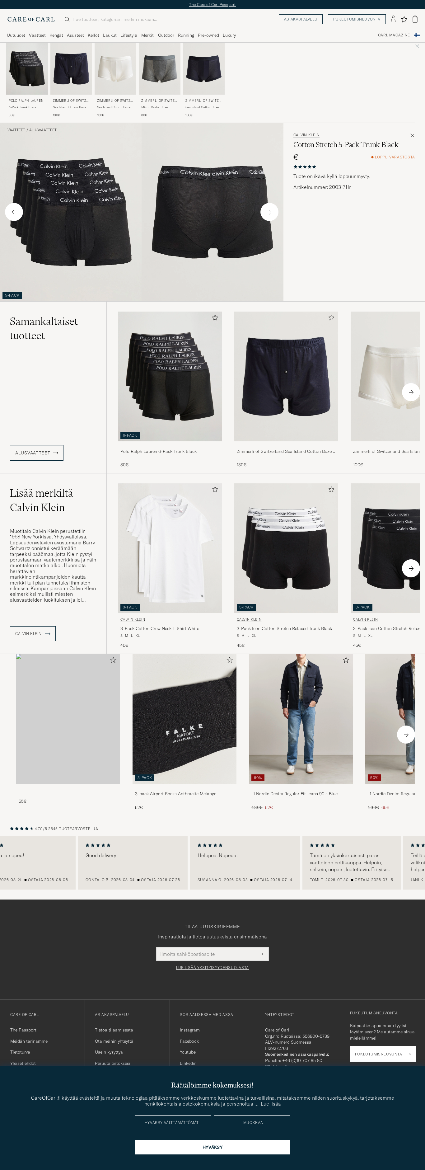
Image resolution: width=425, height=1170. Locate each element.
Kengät (56, 35)
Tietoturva (20, 1052)
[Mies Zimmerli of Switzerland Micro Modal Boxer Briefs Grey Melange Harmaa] (159, 69)
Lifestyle (128, 35)
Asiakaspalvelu (300, 19)
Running (186, 35)
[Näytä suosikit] (404, 19)
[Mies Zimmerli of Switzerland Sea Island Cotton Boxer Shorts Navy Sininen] (71, 69)
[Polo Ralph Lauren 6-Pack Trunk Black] (170, 445)
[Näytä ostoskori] (415, 19)
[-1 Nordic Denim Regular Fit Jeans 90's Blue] (301, 787)
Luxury (229, 35)
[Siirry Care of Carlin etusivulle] (31, 19)
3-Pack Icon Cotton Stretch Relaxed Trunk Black (284, 628)
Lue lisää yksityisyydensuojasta (212, 968)
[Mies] (68, 719)
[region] (212, 863)
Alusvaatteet (43, 130)
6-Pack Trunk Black (22, 107)
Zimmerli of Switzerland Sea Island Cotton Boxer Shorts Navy (285, 452)
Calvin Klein (306, 135)
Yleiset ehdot (23, 1063)
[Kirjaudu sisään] (393, 19)
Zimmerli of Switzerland (70, 101)
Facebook (189, 1041)
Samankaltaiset (44, 328)
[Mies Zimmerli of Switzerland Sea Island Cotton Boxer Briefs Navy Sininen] (204, 69)
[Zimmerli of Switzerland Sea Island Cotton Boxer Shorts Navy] (286, 445)
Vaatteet (37, 35)
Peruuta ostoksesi (112, 1063)
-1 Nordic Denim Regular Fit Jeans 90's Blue (294, 793)
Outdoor (166, 35)
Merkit (147, 35)
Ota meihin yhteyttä (114, 1041)
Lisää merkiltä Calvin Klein (41, 500)
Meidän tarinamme (29, 1041)
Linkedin (188, 1063)
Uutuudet (16, 35)
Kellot (93, 35)
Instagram (190, 1030)
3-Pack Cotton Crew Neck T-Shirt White (159, 628)
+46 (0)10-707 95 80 (302, 1060)
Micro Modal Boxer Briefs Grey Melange (155, 107)
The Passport (23, 1030)
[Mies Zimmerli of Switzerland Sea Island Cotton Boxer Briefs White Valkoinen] (115, 69)
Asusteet (75, 35)
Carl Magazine (394, 35)
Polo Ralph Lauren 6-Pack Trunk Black (158, 451)
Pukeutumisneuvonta (357, 19)
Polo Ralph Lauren (26, 101)
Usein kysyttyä (109, 1052)
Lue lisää (271, 1104)
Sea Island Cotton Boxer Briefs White (114, 107)
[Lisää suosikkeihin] (214, 319)
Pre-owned (208, 35)
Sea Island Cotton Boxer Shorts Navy (70, 107)
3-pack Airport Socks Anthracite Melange (175, 793)
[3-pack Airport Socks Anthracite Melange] (184, 787)
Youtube (188, 1052)
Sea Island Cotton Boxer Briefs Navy (202, 107)
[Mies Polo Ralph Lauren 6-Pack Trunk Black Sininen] (27, 69)
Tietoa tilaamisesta (114, 1030)
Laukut (110, 35)
